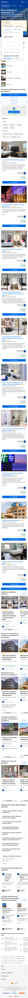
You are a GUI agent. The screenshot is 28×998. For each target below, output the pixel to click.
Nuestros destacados (14, 94)
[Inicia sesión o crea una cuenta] (22, 2)
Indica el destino (8, 21)
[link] (5, 125)
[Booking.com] (4, 2)
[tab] (7, 29)
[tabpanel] (12, 46)
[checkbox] (19, 39)
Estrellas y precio (14, 100)
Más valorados (14, 103)
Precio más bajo (14, 97)
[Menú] (26, 2)
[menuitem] (5, 5)
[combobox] (14, 22)
